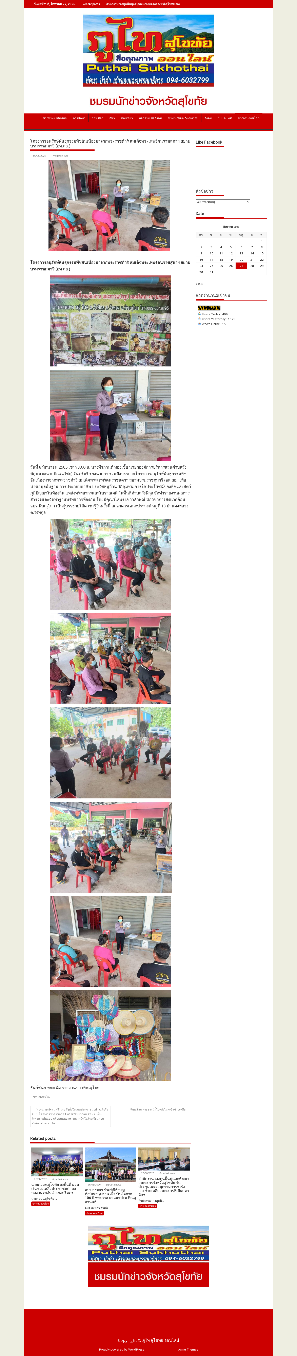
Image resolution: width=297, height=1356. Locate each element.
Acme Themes (188, 1349)
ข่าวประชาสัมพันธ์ (55, 118)
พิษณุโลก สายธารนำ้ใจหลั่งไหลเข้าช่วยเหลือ (157, 1109)
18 (221, 259)
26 (231, 266)
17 (211, 259)
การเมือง (97, 118)
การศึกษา (79, 118)
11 (221, 253)
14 (252, 253)
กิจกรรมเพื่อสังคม (150, 118)
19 (231, 259)
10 (211, 253)
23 (201, 266)
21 (252, 259)
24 (211, 266)
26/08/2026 (40, 1179)
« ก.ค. (199, 284)
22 (262, 259)
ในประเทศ (225, 118)
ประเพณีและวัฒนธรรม (183, 118)
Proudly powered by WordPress (121, 1349)
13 (241, 253)
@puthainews (60, 156)
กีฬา (112, 118)
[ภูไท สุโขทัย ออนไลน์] (34, 117)
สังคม (208, 118)
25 (221, 266)
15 (262, 253)
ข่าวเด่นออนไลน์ (248, 118)
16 (201, 259)
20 (241, 259)
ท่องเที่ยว (127, 118)
